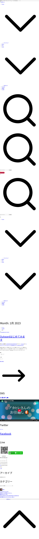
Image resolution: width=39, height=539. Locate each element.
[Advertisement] (19, 312)
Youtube (3, 86)
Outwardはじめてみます (12, 338)
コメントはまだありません (19, 345)
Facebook (5, 433)
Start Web (2, 172)
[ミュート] (36, 420)
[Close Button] (0, 217)
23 (0, 465)
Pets (2, 45)
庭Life (3, 44)
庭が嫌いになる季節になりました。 (6, 493)
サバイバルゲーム (7, 345)
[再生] (1, 420)
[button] (2, 2)
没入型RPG (12, 345)
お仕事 (3, 89)
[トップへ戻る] (19, 538)
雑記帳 (3, 88)
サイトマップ (6, 42)
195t (3, 344)
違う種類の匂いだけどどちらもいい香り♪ (7, 497)
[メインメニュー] (0, 174)
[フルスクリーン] (37, 420)
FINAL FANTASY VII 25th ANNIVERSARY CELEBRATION (9, 495)
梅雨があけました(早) (3, 494)
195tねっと (8, 499)
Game (3, 262)
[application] (19, 410)
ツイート (1, 429)
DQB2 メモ (6, 85)
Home (3, 219)
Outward (22, 344)
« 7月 (1, 468)
